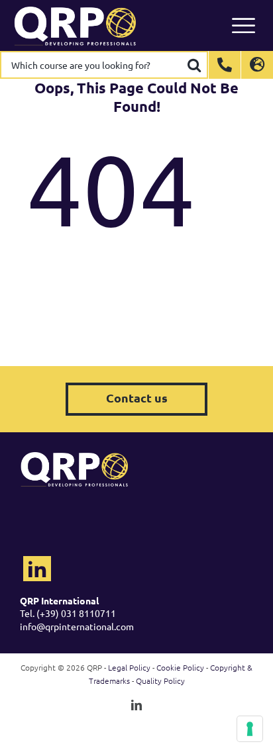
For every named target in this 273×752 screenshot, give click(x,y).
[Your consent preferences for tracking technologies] (249, 728)
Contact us (137, 397)
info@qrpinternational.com (77, 626)
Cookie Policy (180, 667)
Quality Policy (160, 680)
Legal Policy (129, 667)
